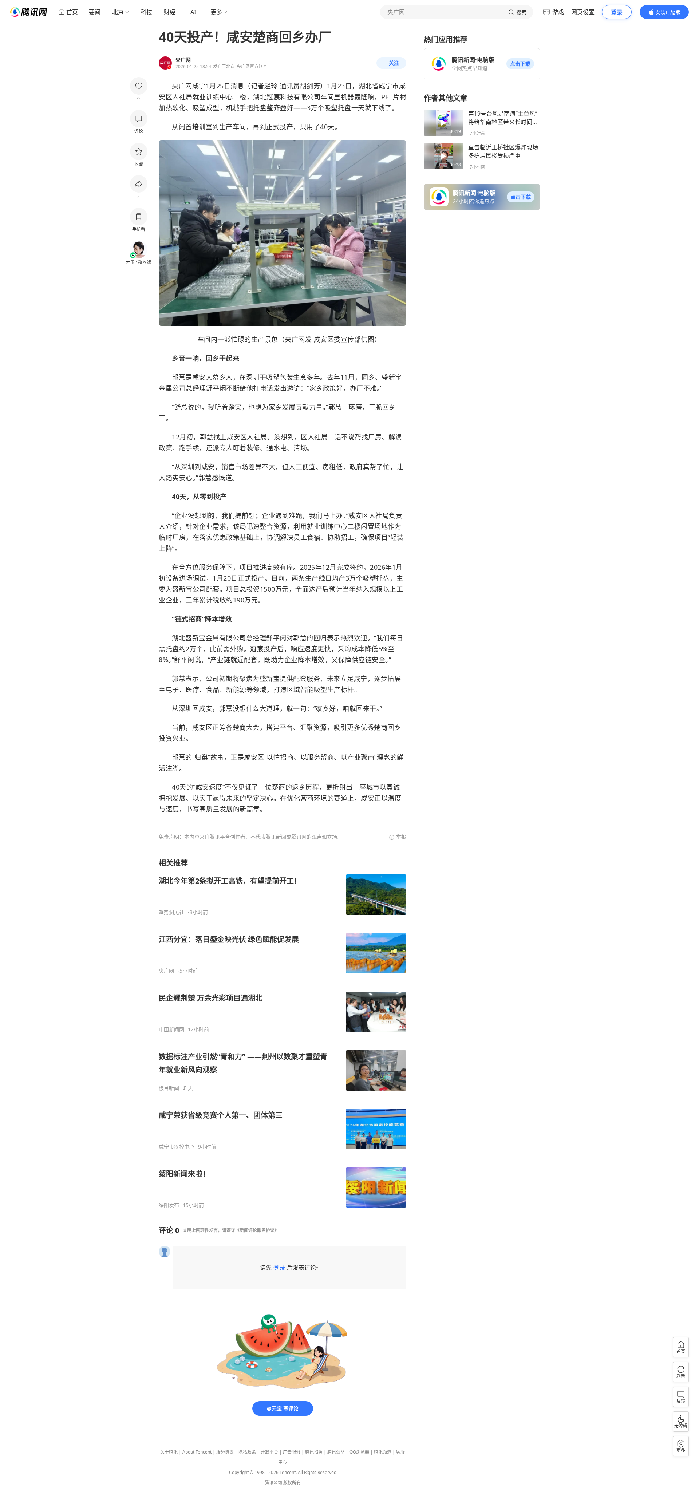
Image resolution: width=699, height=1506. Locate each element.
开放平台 (269, 1452)
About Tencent (197, 1452)
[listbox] (282, 1033)
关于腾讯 (169, 1452)
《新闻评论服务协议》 (257, 1230)
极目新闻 (169, 1088)
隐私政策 (247, 1452)
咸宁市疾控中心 (176, 1146)
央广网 (166, 970)
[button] (520, 63)
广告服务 (291, 1452)
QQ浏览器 (359, 1452)
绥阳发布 (169, 1205)
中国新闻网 (171, 1029)
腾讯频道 (382, 1452)
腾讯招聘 (314, 1452)
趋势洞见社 (171, 912)
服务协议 (225, 1452)
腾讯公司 (273, 1482)
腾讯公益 (336, 1452)
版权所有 (292, 1482)
